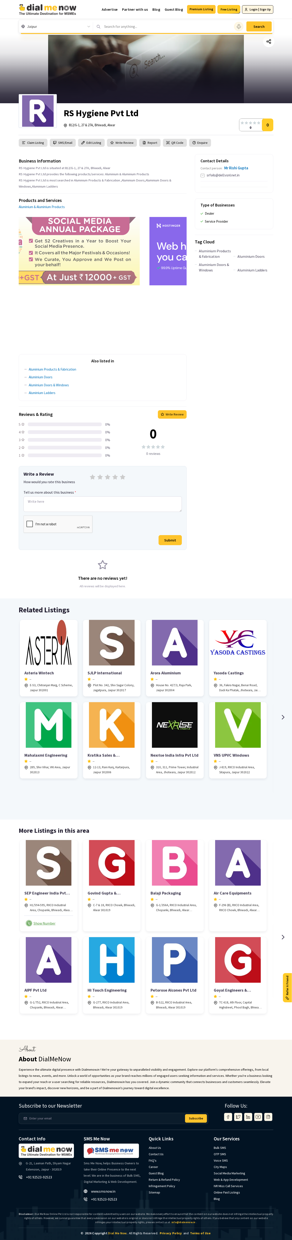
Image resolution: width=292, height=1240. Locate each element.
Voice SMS (221, 1160)
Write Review (124, 143)
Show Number (44, 923)
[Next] (283, 717)
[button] (201, 9)
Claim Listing (35, 143)
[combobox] (27, 26)
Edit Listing (93, 143)
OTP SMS (220, 1154)
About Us (155, 1148)
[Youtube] (258, 1117)
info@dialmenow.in (184, 1222)
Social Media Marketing (229, 1173)
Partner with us (135, 9)
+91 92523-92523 (39, 1177)
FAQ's (152, 1160)
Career (153, 1167)
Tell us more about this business (49, 492)
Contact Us (156, 1154)
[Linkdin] (248, 1117)
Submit (170, 540)
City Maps (220, 1167)
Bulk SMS (220, 1148)
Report (152, 143)
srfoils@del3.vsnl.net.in (223, 175)
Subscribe (196, 1118)
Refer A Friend (287, 985)
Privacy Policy (171, 1233)
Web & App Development (231, 1180)
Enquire (202, 143)
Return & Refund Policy (164, 1180)
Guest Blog (174, 9)
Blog (156, 9)
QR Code (177, 143)
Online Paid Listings (227, 1192)
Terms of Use (200, 1233)
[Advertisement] (103, 317)
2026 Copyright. (106, 1233)
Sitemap (154, 1192)
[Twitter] (238, 1117)
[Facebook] (228, 1117)
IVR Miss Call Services (228, 1186)
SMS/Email (65, 143)
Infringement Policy (162, 1186)
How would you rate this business (49, 482)
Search (259, 26)
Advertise (110, 9)
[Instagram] (268, 1117)
